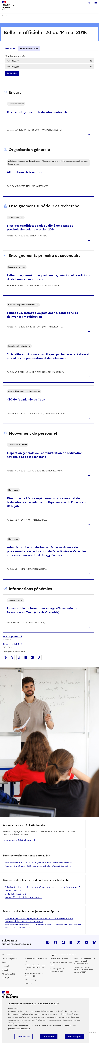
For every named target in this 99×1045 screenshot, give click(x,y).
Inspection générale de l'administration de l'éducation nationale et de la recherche (45, 455)
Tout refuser (48, 1036)
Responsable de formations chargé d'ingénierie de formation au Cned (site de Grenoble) (42, 610)
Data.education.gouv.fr (58, 959)
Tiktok (63, 942)
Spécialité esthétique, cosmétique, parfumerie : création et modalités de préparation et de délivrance (48, 356)
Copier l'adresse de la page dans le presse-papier (39, 657)
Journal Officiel (11, 890)
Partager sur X (12, 657)
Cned (4, 970)
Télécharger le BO (11, 636)
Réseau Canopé (7, 974)
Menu (95, 3)
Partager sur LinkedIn (25, 657)
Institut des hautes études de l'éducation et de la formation (35, 966)
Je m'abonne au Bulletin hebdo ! (17, 840)
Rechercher (88, 3)
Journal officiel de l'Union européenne (22, 897)
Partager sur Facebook (5, 657)
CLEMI (4, 978)
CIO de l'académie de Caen (26, 399)
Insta (48, 942)
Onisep (4, 966)
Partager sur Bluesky (18, 657)
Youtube (86, 942)
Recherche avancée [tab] (29, 48)
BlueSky (94, 942)
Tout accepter (74, 1036)
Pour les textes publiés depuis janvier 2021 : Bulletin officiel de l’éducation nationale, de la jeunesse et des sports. (39, 920)
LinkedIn (71, 942)
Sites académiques (31, 980)
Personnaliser (24, 1036)
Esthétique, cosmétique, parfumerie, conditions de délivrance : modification (42, 315)
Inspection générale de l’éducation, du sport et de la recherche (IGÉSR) (84, 969)
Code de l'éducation (14, 893)
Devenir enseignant (8, 959)
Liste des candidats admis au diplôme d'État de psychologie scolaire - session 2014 (40, 227)
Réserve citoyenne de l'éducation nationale (37, 112)
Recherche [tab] (10, 48)
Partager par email (32, 657)
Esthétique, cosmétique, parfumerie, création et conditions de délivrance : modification (48, 277)
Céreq (27, 984)
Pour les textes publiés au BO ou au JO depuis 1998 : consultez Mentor (37, 862)
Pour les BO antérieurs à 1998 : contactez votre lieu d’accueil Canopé (37, 866)
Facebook (55, 942)
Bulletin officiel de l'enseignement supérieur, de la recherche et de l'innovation (41, 887)
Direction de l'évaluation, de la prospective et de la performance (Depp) (84, 961)
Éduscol (4, 962)
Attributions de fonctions (24, 172)
